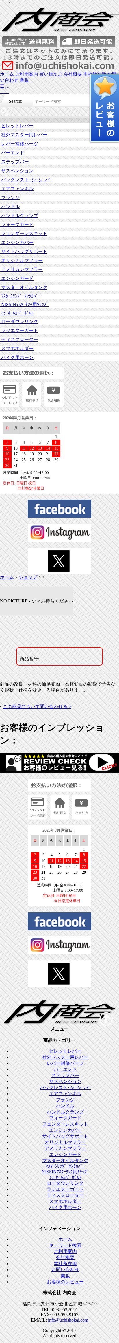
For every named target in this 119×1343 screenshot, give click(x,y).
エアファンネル (17, 188)
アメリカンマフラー (21, 269)
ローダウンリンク (19, 321)
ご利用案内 (26, 74)
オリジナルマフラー (21, 260)
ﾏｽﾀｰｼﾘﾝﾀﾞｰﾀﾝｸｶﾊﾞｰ (20, 296)
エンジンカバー (17, 242)
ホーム (7, 74)
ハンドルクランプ (19, 215)
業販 (24, 80)
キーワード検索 (65, 1245)
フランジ (10, 197)
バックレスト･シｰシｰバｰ (26, 179)
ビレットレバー (17, 125)
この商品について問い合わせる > (37, 706)
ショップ (28, 577)
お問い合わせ (65, 1269)
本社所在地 (65, 1263)
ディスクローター (19, 339)
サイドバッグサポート (23, 251)
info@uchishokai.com (68, 1320)
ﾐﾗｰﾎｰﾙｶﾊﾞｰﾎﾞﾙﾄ (17, 313)
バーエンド (12, 152)
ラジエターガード (19, 330)
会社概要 (73, 74)
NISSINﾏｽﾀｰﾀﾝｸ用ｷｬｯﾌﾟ (24, 304)
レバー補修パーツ (19, 143)
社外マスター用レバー (23, 134)
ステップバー (14, 161)
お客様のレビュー (65, 1281)
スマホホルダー (17, 348)
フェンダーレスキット (23, 233)
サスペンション (17, 170)
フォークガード (17, 224)
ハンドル (10, 206)
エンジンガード (17, 278)
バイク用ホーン (17, 357)
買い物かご (50, 74)
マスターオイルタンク (23, 287)
